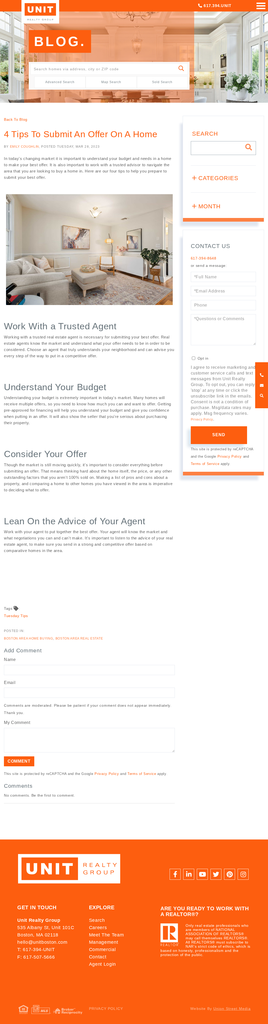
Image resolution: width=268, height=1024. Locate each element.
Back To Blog (15, 119)
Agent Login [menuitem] (102, 964)
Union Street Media (232, 1008)
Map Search (111, 82)
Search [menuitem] (97, 920)
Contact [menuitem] (98, 956)
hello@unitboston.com (42, 942)
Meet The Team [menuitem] (106, 934)
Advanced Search (60, 82)
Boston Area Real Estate (79, 638)
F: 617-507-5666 (36, 957)
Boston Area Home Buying (28, 638)
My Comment (17, 722)
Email (9, 682)
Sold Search (162, 82)
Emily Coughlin (24, 146)
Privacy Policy (106, 774)
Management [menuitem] (103, 942)
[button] (181, 69)
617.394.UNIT (216, 5)
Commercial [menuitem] (102, 949)
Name (10, 659)
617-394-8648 (203, 258)
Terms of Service (141, 774)
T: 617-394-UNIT (36, 949)
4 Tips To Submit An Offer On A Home (80, 134)
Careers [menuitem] (98, 927)
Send (219, 435)
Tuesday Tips (16, 616)
